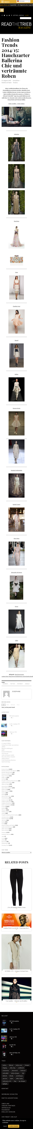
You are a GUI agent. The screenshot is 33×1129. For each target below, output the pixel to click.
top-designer (22, 1081)
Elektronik (4, 789)
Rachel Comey (16, 504)
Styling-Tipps (5, 811)
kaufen (11, 1078)
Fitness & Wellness (7, 774)
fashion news (19, 1065)
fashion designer (15, 1073)
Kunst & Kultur (5, 818)
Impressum (6, 1108)
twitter (12, 683)
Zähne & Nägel (5, 784)
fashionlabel (5, 1073)
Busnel (16, 340)
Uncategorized (5, 845)
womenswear (5, 1070)
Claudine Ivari (16, 306)
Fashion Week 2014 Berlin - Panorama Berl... (16, 928)
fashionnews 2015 (6, 1081)
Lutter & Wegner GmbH (8, 755)
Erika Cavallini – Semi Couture (16, 103)
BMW (3, 750)
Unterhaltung (5, 798)
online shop (12, 1067)
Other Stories (5, 828)
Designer (27, 1065)
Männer (4, 810)
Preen (16, 606)
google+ (27, 683)
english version (8, 1112)
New (8, 704)
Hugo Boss (16, 538)
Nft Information (14, 716)
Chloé (16, 640)
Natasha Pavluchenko (16, 470)
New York (4, 841)
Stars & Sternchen (6, 796)
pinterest (20, 683)
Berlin (3, 822)
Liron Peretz (5, 753)
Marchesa (16, 221)
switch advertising (10, 1098)
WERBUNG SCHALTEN (10, 1094)
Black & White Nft (14, 1053)
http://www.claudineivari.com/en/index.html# (21, 676)
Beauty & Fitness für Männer (9, 770)
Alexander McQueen (16, 572)
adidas (3, 746)
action (3, 840)
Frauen (15, 82)
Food (3, 823)
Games (3, 793)
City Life (4, 820)
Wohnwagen (5, 843)
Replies (13, 704)
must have (4, 1078)
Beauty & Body (5, 769)
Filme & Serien (5, 791)
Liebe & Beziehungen (7, 827)
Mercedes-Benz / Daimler (8, 757)
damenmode (15, 1070)
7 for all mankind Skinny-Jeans (16, 907)
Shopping (4, 832)
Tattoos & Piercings (7, 782)
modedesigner (19, 1075)
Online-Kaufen (19, 1078)
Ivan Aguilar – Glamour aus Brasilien (16, 1001)
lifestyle (11, 1075)
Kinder (3, 808)
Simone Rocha (16, 408)
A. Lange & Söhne (6, 743)
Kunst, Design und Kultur (8, 825)
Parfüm (4, 779)
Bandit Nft (12, 1045)
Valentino (16, 134)
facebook (5, 683)
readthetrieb (21, 1067)
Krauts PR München (7, 751)
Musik (3, 794)
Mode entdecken (6, 805)
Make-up (4, 777)
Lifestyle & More (6, 817)
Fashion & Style (7, 82)
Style (23, 1073)
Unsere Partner (8, 1105)
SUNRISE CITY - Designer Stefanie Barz (16, 971)
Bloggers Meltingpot (7, 748)
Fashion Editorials (6, 801)
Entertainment (5, 786)
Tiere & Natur (5, 830)
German (21, 1)
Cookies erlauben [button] (13, 1126)
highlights (4, 1083)
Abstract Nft (13, 732)
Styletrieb (4, 1075)
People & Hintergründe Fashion (10, 815)
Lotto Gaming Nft (14, 724)
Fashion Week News (7, 803)
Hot (3, 704)
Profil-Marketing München (9, 760)
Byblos (16, 374)
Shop (15, 1081)
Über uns (5, 1103)
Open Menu (2, 10)
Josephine (16, 80)
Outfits (3, 813)
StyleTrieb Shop (6, 762)
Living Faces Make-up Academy (10, 745)
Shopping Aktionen (6, 834)
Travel (3, 838)
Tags (18, 704)
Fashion (4, 1065)
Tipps (3, 836)
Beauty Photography (7, 772)
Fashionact (23, 1070)
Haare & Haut (5, 776)
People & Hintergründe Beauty (10, 781)
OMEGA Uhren (5, 758)
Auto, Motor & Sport (7, 788)
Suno (16, 272)
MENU (7, 2)
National (11, 1065)
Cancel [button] (5, 1126)
